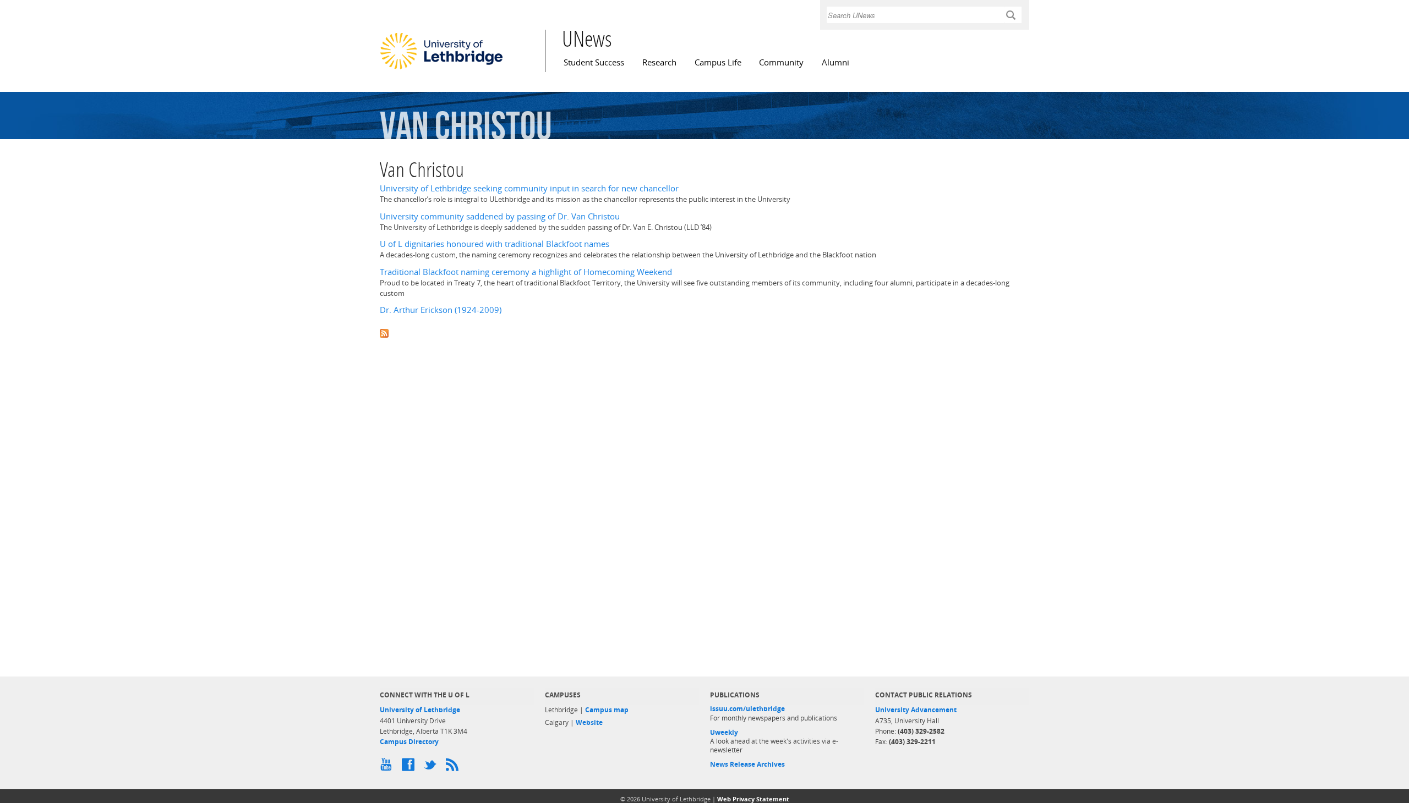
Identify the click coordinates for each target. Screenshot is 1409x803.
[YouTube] (388, 767)
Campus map (607, 710)
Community (781, 62)
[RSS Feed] (454, 767)
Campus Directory (409, 742)
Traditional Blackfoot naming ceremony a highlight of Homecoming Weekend (526, 272)
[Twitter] (432, 767)
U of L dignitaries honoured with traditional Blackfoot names (494, 244)
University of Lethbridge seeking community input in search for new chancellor (529, 188)
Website (589, 722)
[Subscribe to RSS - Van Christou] (704, 332)
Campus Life (718, 62)
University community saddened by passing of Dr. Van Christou (500, 216)
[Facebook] (410, 767)
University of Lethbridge (420, 710)
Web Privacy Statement (753, 799)
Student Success (594, 62)
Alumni (835, 62)
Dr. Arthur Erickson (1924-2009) (440, 310)
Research (659, 62)
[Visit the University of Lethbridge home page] (441, 69)
